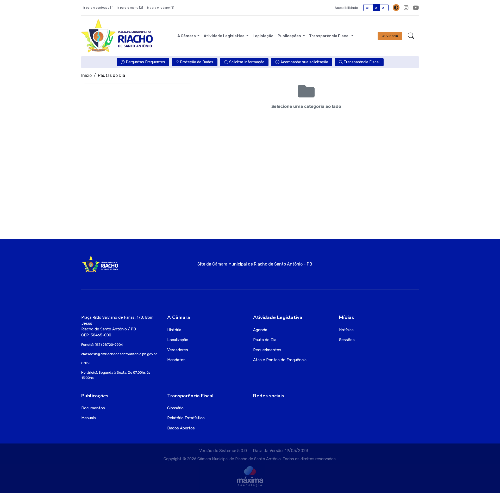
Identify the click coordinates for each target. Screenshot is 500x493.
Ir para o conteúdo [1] (98, 7)
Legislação (263, 36)
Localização (177, 339)
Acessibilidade (346, 8)
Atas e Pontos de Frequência (280, 360)
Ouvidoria (390, 36)
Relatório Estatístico (186, 418)
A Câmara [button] (187, 36)
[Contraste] (396, 7)
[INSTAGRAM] (406, 7)
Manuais (88, 418)
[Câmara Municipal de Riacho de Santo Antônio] (117, 36)
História (174, 330)
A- (384, 7)
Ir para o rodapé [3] (160, 7)
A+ (368, 7)
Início (86, 75)
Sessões (347, 339)
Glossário (175, 408)
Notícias (346, 330)
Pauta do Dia (264, 339)
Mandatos (176, 360)
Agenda (260, 330)
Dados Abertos (181, 428)
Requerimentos (267, 350)
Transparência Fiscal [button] (329, 36)
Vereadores (177, 350)
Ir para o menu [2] (130, 7)
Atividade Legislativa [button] (224, 36)
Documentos (93, 408)
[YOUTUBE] (416, 7)
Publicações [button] (290, 36)
